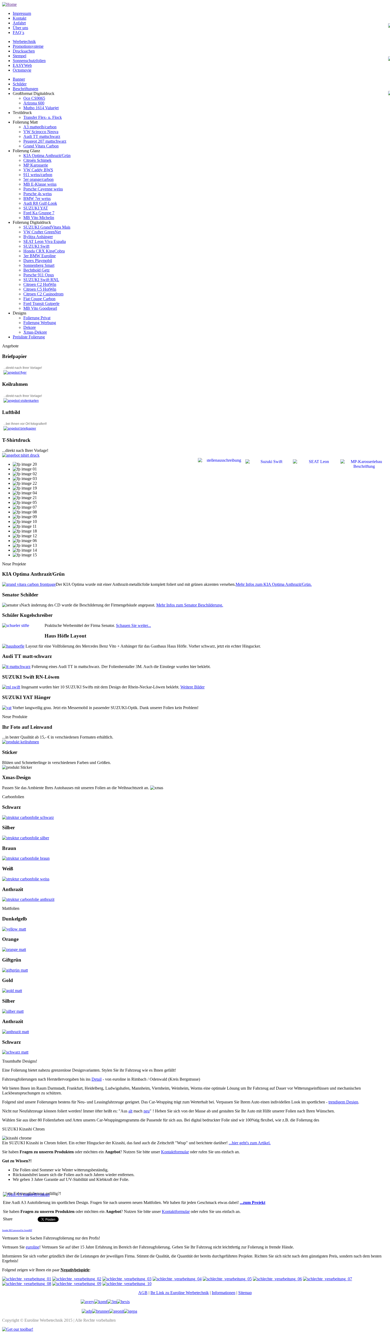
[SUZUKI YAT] (6, 707)
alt (130, 1111)
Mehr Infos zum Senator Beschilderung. (189, 605)
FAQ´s (18, 32)
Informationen (223, 1292)
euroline (32, 1247)
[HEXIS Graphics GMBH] (123, 1301)
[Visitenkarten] (21, 401)
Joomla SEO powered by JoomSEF (17, 1230)
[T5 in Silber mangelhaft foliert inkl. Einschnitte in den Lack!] (26, 1279)
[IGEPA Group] (130, 1311)
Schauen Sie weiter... (133, 625)
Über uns (20, 27)
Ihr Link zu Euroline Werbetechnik (179, 1292)
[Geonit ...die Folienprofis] (116, 1311)
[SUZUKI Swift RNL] (11, 687)
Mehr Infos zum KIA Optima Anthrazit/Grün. (274, 584)
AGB (143, 1292)
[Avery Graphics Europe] (87, 1301)
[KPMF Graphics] (100, 1301)
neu (147, 1111)
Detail (97, 1079)
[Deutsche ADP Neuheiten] (87, 1311)
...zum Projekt (252, 1202)
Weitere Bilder (192, 687)
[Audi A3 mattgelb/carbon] (26, 1194)
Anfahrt (19, 23)
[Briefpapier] (19, 428)
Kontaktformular (175, 1152)
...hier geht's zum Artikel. (250, 1143)
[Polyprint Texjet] (21, 455)
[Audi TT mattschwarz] (16, 666)
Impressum (22, 13)
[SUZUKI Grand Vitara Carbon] (29, 584)
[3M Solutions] (112, 1301)
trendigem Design (343, 1102)
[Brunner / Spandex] (100, 1311)
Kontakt (19, 18)
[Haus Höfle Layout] (13, 646)
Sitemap (245, 1292)
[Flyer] (15, 372)
